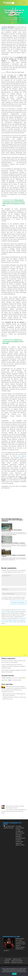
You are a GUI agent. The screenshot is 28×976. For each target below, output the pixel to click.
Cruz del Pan (4, 680)
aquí (24, 621)
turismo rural (10, 19)
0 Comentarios (17, 19)
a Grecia (3, 678)
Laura (2, 664)
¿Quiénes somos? (17, 959)
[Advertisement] (14, 503)
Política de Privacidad (16, 960)
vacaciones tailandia (17, 680)
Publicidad (4, 72)
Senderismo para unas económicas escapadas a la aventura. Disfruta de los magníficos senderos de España (13, 666)
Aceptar (14, 973)
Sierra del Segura (19, 456)
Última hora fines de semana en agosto (15, 686)
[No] (26, 971)
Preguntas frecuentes (16, 962)
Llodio (10, 680)
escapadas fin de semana (18, 18)
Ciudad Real (15, 678)
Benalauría (9, 678)
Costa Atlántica (22, 678)
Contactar (7, 960)
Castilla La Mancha (7, 18)
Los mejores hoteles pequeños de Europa (20, 827)
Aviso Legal (8, 959)
